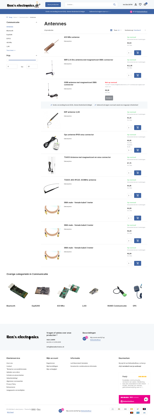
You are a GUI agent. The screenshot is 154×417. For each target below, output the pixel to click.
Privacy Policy (11, 384)
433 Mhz (9, 42)
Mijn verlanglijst (52, 369)
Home (15, 17)
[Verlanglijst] (140, 4)
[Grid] (111, 30)
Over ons (10, 363)
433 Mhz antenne (71, 37)
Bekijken (109, 98)
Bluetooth (10, 31)
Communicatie (23, 17)
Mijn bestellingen (52, 366)
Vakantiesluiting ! (12, 378)
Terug (10, 17)
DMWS (33, 409)
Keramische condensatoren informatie (84, 366)
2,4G (8, 46)
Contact (9, 366)
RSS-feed (10, 412)
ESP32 (9, 38)
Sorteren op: (129, 30)
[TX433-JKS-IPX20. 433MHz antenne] (52, 188)
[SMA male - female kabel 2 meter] (52, 233)
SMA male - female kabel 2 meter (78, 225)
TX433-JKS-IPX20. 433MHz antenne (80, 180)
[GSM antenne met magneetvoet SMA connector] (52, 90)
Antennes (10, 27)
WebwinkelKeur (142, 11)
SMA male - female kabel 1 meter (78, 202)
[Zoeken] (114, 4)
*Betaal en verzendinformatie (16, 369)
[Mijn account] (136, 4)
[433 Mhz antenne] (52, 45)
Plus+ (39, 409)
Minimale (12, 66)
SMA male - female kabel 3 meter (78, 248)
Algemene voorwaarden (15, 381)
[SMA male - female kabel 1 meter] (52, 210)
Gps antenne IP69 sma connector (79, 134)
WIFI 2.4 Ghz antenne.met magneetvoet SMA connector (88, 60)
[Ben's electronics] (24, 4)
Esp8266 (9, 35)
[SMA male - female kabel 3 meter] (52, 256)
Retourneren (11, 387)
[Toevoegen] (137, 52)
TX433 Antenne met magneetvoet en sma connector (87, 157)
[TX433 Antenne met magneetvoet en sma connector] (52, 165)
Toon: (115, 30)
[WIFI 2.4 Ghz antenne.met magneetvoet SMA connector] (52, 68)
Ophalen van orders (13, 372)
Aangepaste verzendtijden (16, 390)
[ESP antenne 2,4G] (52, 120)
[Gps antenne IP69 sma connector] (52, 142)
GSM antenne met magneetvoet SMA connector (80, 83)
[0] (144, 4)
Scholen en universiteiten (15, 375)
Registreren (51, 363)
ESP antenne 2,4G (72, 112)
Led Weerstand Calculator (79, 363)
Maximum (32, 66)
